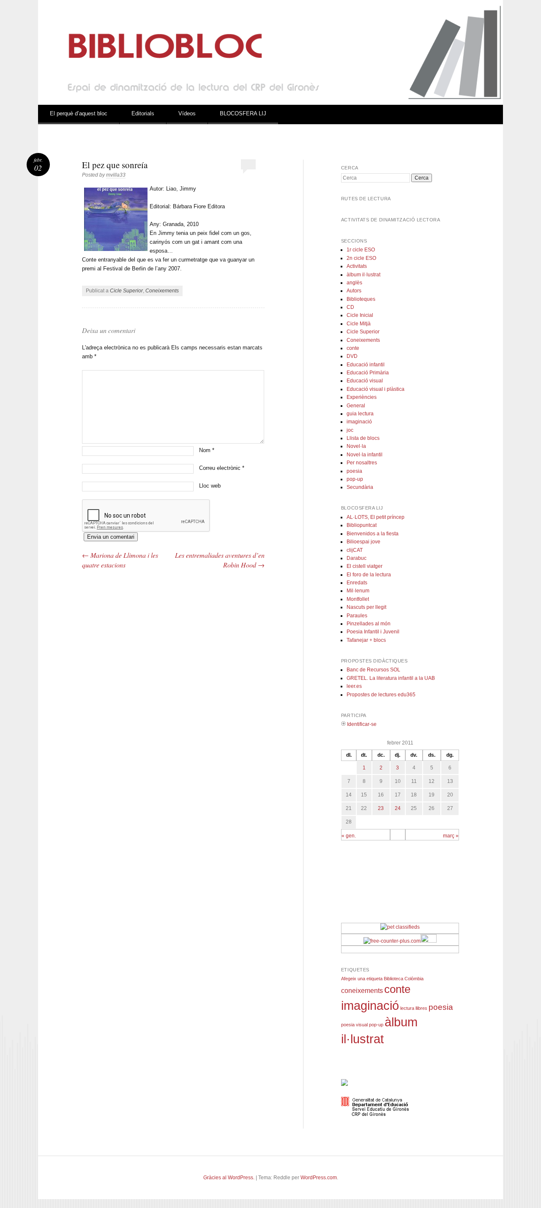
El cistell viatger (365, 566)
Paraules (357, 616)
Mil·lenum (358, 591)
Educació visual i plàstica (375, 389)
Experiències (362, 397)
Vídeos (187, 113)
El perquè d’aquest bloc (78, 113)
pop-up (355, 479)
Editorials (142, 113)
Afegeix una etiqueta (362, 978)
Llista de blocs (363, 438)
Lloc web (210, 486)
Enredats (357, 583)
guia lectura (360, 414)
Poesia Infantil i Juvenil (373, 632)
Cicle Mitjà (359, 324)
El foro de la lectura (369, 575)
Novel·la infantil (365, 455)
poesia (354, 471)
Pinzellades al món (369, 624)
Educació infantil (366, 365)
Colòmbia (414, 978)
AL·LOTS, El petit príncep (375, 517)
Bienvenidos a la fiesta (373, 534)
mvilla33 (116, 175)
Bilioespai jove (363, 542)
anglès (354, 283)
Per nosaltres (362, 463)
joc (350, 430)
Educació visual (365, 381)
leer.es (354, 686)
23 (381, 808)
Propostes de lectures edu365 (381, 695)
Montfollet (358, 599)
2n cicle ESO (361, 258)
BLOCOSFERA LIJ (243, 113)
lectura (407, 1008)
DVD (352, 356)
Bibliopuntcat (362, 525)
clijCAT (355, 550)
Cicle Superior (126, 291)
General (356, 406)
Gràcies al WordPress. (228, 1178)
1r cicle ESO (361, 250)
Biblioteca (393, 978)
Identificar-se (361, 724)
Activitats (357, 266)
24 (398, 808)
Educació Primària (368, 373)
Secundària (360, 487)
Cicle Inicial (360, 315)
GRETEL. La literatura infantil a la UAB (391, 678)
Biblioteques (361, 299)
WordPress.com (319, 1178)
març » (451, 836)
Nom (206, 450)
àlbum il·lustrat (363, 275)
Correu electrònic (221, 468)
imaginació (359, 422)
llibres (421, 1008)
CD (350, 307)
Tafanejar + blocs (366, 640)
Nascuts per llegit (366, 607)
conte (353, 348)
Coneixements (162, 291)
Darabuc (356, 558)
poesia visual (354, 1024)
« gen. (349, 836)
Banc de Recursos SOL (373, 670)
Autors (354, 291)
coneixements (362, 990)
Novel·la (356, 446)
